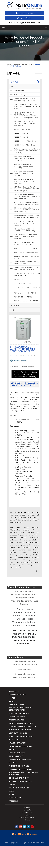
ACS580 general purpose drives (26, 248)
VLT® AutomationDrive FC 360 (25, 293)
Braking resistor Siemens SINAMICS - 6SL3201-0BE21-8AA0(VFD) (24, 173)
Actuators (14, 740)
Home (9, 64)
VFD (30, 64)
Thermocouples (16, 704)
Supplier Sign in (25, 18)
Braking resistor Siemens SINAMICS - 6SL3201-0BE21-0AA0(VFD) (24, 166)
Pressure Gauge (16, 720)
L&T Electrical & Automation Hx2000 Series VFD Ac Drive (22, 349)
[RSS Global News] (32, 834)
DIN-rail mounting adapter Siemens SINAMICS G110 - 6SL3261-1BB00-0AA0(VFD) (27, 210)
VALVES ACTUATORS (17, 743)
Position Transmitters (20, 730)
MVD (12, 310)
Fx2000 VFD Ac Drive (22, 137)
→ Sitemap (27, 820)
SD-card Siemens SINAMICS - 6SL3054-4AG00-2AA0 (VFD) (25, 230)
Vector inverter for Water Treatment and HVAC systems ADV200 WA (25, 123)
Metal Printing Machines (21, 723)
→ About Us (26, 810)
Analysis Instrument (19, 788)
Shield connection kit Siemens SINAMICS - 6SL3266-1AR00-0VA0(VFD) (25, 236)
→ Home (26, 807)
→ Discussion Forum (26, 817)
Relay (11, 749)
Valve (11, 701)
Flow (11, 794)
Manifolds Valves (17, 695)
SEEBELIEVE (14, 691)
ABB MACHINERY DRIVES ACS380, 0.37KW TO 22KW (26, 263)
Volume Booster (17, 753)
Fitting (12, 763)
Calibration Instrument (20, 759)
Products (17, 64)
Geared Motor (16, 756)
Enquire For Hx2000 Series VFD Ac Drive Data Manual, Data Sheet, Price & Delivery (25, 374)
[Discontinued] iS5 (21, 95)
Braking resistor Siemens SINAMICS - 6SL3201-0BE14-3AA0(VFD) (24, 158)
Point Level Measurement (21, 736)
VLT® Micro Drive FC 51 (22, 283)
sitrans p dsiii (24, 669)
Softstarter (15, 305)
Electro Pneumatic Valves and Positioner (23, 773)
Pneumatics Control (19, 766)
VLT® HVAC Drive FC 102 (23, 297)
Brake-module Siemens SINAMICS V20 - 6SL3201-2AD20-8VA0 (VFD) (26, 216)
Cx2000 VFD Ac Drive (22, 129)
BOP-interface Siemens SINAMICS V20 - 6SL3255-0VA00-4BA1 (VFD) (26, 203)
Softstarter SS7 (19, 91)
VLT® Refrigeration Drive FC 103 (26, 301)
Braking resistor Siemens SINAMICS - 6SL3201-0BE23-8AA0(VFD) (24, 181)
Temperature (15, 798)
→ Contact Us (27, 812)
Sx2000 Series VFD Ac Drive (24, 145)
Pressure (13, 801)
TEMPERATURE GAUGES (19, 713)
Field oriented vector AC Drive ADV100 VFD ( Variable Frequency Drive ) (27, 106)
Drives (24, 64)
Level (11, 791)
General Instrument (19, 778)
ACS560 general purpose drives (26, 252)
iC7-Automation (20, 279)
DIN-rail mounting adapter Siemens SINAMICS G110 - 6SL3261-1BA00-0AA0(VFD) (27, 196)
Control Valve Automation (22, 726)
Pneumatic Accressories (20, 769)
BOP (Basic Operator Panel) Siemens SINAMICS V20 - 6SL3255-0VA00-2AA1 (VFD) (27, 189)
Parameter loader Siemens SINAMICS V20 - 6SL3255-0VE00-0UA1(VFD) (26, 223)
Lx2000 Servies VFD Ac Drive (25, 141)
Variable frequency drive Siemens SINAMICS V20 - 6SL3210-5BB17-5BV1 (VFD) (27, 151)
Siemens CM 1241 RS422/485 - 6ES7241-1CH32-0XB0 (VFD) (25, 243)
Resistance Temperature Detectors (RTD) (20, 709)
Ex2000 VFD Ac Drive (22, 133)
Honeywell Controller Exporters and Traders (24, 675)
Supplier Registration (25, 13)
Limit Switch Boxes (18, 733)
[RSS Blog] (15, 834)
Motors (13, 698)
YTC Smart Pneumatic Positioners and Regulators (24, 662)
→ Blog (26, 815)
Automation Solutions (20, 781)
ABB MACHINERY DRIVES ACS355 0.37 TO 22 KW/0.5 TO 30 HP (26, 268)
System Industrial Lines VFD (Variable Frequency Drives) (24, 99)
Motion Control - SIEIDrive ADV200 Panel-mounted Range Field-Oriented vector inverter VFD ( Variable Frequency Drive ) (26, 114)
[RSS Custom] (22, 834)
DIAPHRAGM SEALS (17, 716)
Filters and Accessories (20, 746)
